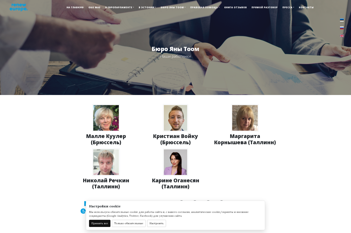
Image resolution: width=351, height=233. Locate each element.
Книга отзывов (235, 7)
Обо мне (94, 7)
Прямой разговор (265, 7)
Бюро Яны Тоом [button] (172, 7)
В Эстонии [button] (146, 7)
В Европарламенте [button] (118, 7)
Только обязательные (128, 223)
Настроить (157, 223)
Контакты (306, 7)
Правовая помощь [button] (204, 7)
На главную (75, 7)
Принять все (99, 223)
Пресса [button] (287, 7)
